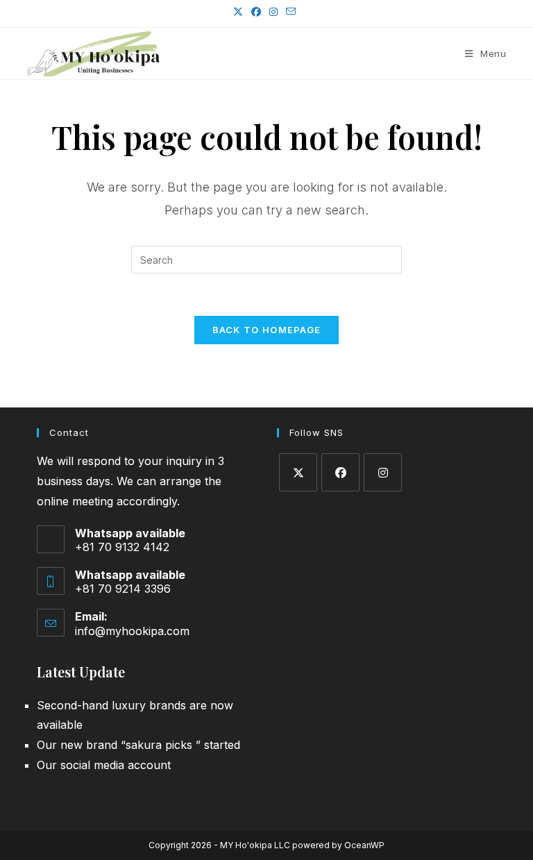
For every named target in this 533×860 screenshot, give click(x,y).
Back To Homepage (266, 329)
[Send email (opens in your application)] (291, 12)
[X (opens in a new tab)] (240, 12)
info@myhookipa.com (132, 631)
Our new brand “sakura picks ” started (138, 745)
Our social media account (104, 765)
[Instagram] (383, 472)
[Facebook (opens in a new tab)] (256, 12)
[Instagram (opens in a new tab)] (273, 12)
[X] (298, 472)
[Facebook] (340, 472)
